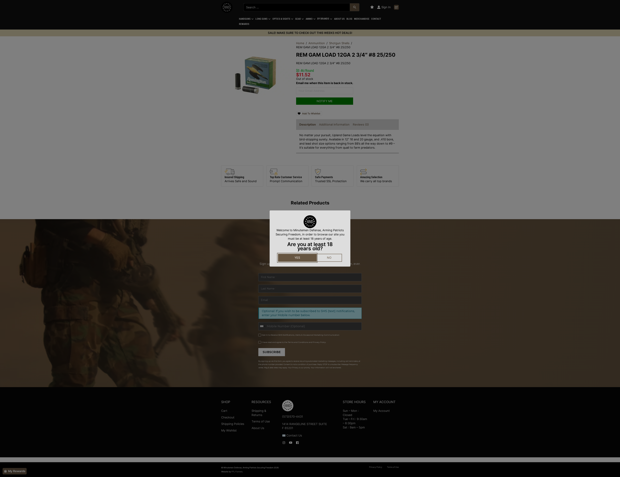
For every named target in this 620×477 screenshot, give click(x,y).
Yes (297, 257)
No (329, 257)
